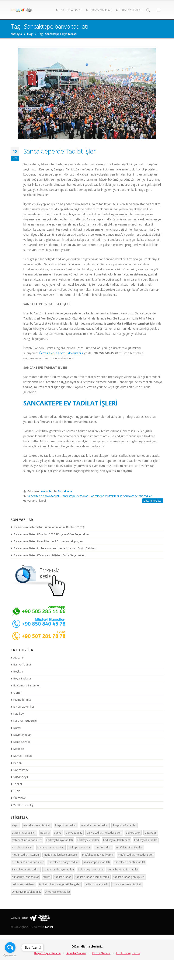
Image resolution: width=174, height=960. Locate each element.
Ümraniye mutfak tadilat (26, 892)
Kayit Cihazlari (22, 735)
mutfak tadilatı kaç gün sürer (61, 854)
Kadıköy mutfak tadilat (116, 840)
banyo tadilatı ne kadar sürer (104, 832)
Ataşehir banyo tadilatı (37, 825)
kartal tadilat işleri (22, 847)
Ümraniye (19, 798)
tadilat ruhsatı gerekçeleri (129, 877)
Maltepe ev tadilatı (80, 847)
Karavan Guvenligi (25, 720)
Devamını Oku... (152, 500)
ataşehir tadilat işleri (24, 832)
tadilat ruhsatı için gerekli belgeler (59, 884)
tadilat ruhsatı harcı (23, 884)
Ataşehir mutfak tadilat (94, 825)
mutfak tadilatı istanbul (25, 854)
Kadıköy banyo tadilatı (59, 840)
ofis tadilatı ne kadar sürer (28, 862)
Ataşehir (18, 657)
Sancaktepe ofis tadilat (137, 496)
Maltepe (18, 749)
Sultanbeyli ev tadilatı (91, 869)
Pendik (17, 763)
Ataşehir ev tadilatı (66, 825)
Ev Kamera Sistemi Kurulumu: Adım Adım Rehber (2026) (49, 527)
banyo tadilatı (74, 832)
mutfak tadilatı (103, 847)
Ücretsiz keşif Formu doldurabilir (61, 353)
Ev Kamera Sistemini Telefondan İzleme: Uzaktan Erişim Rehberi (55, 548)
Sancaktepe (65, 491)
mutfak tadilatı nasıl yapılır (98, 854)
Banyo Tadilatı (22, 664)
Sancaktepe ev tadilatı (74, 496)
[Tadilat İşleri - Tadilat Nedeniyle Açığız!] (22, 10)
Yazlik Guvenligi (23, 805)
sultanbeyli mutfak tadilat (123, 869)
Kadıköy (18, 713)
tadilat (46, 877)
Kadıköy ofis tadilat (145, 840)
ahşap (15, 825)
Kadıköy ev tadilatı (88, 840)
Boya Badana (22, 678)
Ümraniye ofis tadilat (57, 892)
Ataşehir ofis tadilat (124, 825)
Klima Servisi (21, 742)
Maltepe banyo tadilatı (50, 847)
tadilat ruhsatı (63, 877)
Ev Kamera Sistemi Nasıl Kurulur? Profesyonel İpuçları (48, 541)
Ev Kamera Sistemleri (27, 685)
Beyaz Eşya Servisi (47, 953)
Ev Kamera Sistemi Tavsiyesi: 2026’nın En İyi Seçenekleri (50, 555)
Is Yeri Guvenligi (23, 706)
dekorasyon (133, 832)
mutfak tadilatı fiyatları (129, 847)
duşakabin (151, 832)
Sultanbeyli (20, 777)
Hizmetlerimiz (22, 699)
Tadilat (17, 784)
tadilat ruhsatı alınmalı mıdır (92, 877)
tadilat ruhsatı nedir (96, 884)
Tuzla (16, 791)
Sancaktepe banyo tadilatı (43, 496)
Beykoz (18, 671)
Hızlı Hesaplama (128, 953)
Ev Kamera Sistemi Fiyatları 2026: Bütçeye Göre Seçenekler (51, 534)
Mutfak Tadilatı (22, 756)
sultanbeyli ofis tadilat (25, 877)
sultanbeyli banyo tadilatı (59, 869)
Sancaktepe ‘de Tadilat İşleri (60, 151)
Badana (45, 832)
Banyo (58, 832)
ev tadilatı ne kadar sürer (27, 840)
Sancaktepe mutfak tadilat (106, 496)
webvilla (46, 491)
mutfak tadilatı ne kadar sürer (136, 854)
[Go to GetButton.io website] (10, 955)
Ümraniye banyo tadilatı (127, 884)
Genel (17, 692)
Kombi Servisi (76, 953)
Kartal (17, 728)
